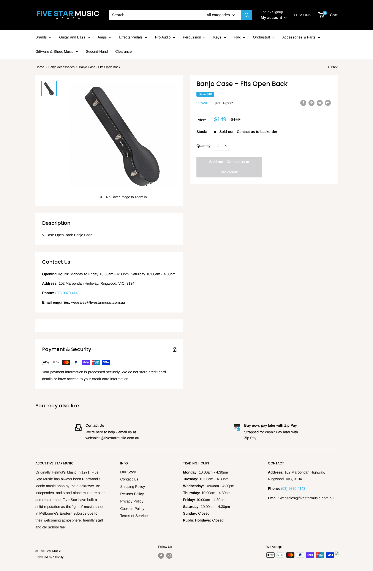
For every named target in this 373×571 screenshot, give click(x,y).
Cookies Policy (132, 509)
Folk (237, 37)
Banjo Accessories (61, 67)
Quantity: (204, 146)
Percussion (192, 37)
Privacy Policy (132, 501)
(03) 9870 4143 (67, 293)
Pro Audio (163, 37)
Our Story (128, 472)
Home (39, 67)
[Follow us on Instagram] (169, 555)
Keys (217, 37)
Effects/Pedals (131, 37)
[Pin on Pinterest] (311, 102)
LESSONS (302, 15)
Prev (334, 67)
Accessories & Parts (299, 37)
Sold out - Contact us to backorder (229, 167)
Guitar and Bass (72, 37)
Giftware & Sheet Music (54, 51)
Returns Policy (132, 494)
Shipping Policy (132, 487)
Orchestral (261, 37)
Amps (102, 37)
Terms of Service (134, 516)
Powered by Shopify (49, 557)
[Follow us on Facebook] (161, 555)
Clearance (123, 51)
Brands (41, 37)
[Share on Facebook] (303, 102)
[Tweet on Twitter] (320, 102)
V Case (202, 103)
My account (272, 17)
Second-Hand (97, 51)
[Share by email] (328, 102)
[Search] (246, 15)
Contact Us (129, 479)
